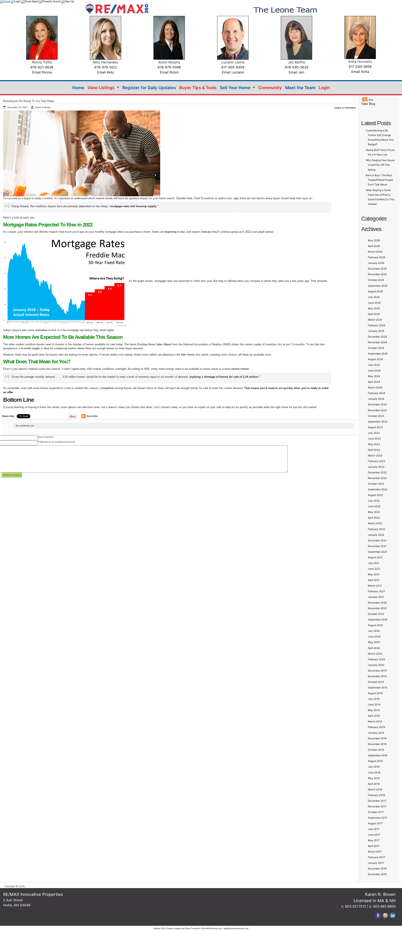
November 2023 (377, 410)
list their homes (186, 354)
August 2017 (375, 823)
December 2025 (377, 268)
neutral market (240, 368)
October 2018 (376, 749)
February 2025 (376, 325)
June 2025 (374, 302)
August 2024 (375, 359)
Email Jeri (296, 72)
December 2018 (377, 738)
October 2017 (376, 812)
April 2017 (374, 846)
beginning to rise (175, 231)
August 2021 (375, 557)
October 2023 (376, 415)
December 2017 (377, 800)
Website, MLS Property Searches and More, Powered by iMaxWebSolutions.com (187, 928)
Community (270, 87)
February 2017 (376, 857)
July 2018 (373, 766)
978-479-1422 (105, 67)
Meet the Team (300, 87)
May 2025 (374, 308)
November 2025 (377, 274)
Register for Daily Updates (149, 87)
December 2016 (377, 868)
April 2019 (374, 715)
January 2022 (376, 534)
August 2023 (375, 427)
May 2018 (374, 778)
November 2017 (377, 806)
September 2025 (377, 285)
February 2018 (376, 795)
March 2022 (375, 523)
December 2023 (377, 404)
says (236, 198)
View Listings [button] (102, 87)
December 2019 (377, 670)
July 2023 (374, 432)
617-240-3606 (360, 66)
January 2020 (376, 664)
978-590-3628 (296, 67)
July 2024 (374, 364)
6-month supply (30, 348)
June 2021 (374, 568)
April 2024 (374, 381)
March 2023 (375, 455)
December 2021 (377, 540)
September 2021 (377, 551)
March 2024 (375, 387)
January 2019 (376, 732)
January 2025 (376, 331)
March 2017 (375, 851)
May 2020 (374, 642)
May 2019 (374, 710)
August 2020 (375, 625)
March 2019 (375, 721)
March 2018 (375, 789)
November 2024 (377, 342)
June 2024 (374, 370)
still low (231, 280)
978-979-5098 (169, 67)
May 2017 (374, 840)
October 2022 (376, 483)
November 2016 (377, 874)
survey (129, 354)
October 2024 (376, 347)
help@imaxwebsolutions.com (236, 928)
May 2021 (374, 574)
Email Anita (360, 71)
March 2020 (375, 653)
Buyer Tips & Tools (197, 87)
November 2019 (377, 676)
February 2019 (376, 727)
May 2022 (374, 512)
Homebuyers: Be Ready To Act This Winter (28, 101)
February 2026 (376, 257)
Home (78, 87)
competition (107, 388)
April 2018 (374, 783)
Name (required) (45, 437)
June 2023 (374, 438)
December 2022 (377, 472)
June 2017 (374, 834)
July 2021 (373, 563)
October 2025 (376, 279)
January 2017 (376, 862)
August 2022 (375, 495)
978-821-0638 (41, 67)
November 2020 (377, 608)
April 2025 (374, 314)
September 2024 (378, 353)
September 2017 (377, 817)
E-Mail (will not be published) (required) (56, 442)
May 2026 (374, 240)
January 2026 (376, 263)
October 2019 (376, 681)
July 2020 (374, 630)
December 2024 (377, 336)
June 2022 (374, 506)
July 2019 (373, 698)
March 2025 (375, 319)
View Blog (368, 103)
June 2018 (374, 772)
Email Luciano (233, 72)
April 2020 (374, 648)
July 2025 (374, 297)
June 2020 (374, 636)
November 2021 (377, 546)
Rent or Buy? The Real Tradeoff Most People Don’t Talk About (379, 180)
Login (324, 87)
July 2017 (373, 829)
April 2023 (374, 449)
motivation (41, 330)
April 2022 (374, 517)
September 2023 (378, 421)
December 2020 (377, 602)
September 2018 (377, 755)
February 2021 (376, 591)
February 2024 (376, 393)
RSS (371, 99)
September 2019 (377, 687)
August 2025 (375, 291)
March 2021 (375, 585)
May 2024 (374, 376)
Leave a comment (345, 107)
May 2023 (374, 444)
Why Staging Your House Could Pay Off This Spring (380, 165)
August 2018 (375, 761)
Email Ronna (42, 72)
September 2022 (377, 489)
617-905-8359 (232, 67)
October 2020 (376, 613)
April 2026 (374, 246)
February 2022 (376, 529)
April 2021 (374, 580)
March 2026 (375, 251)
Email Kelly (105, 72)
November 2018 (377, 744)
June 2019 (374, 704)
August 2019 (375, 693)
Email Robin (169, 72)
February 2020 (376, 659)
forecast (206, 231)
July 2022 (374, 500)
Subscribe (92, 416)
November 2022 (377, 478)
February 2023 (376, 461)
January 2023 (376, 466)
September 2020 (378, 619)
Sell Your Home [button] (235, 87)
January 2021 (376, 596)
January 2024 (376, 398)
